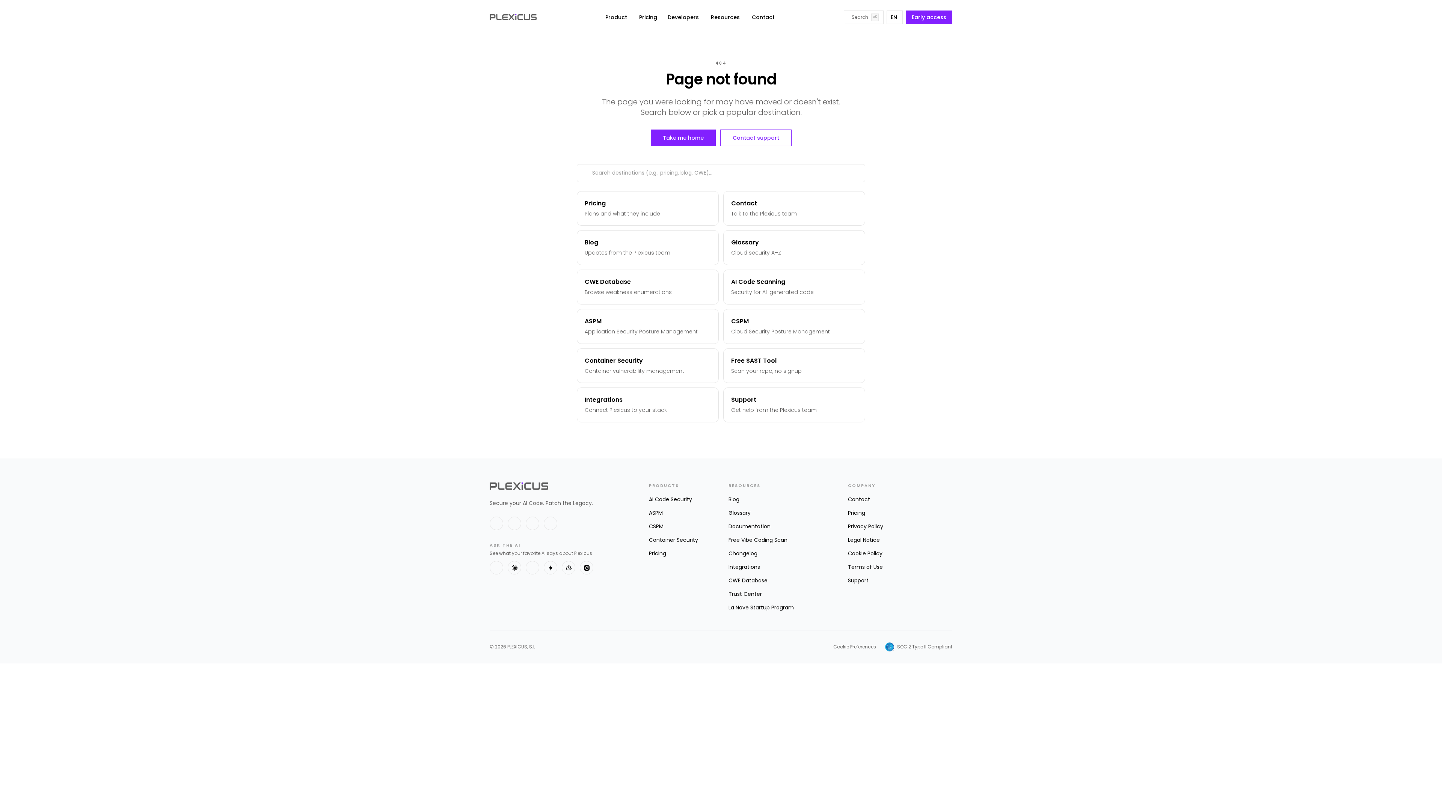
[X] (496, 523)
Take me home (683, 138)
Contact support (756, 138)
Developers (683, 17)
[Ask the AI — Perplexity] (532, 567)
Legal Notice (864, 540)
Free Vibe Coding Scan (758, 540)
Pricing (648, 17)
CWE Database (748, 580)
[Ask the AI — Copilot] (568, 567)
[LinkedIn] (514, 523)
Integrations (744, 567)
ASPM (656, 513)
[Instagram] (550, 523)
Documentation (750, 526)
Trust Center (745, 594)
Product (616, 17)
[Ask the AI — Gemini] (550, 567)
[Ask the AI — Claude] (514, 567)
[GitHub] (532, 523)
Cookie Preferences (854, 647)
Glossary (740, 513)
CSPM (656, 526)
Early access (929, 17)
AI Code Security (670, 499)
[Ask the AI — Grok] (586, 567)
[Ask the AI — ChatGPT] (496, 567)
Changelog (743, 553)
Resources (725, 17)
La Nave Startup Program (761, 607)
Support (858, 580)
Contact (763, 17)
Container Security (673, 540)
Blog (734, 499)
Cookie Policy (865, 553)
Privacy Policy (865, 526)
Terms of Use (865, 567)
